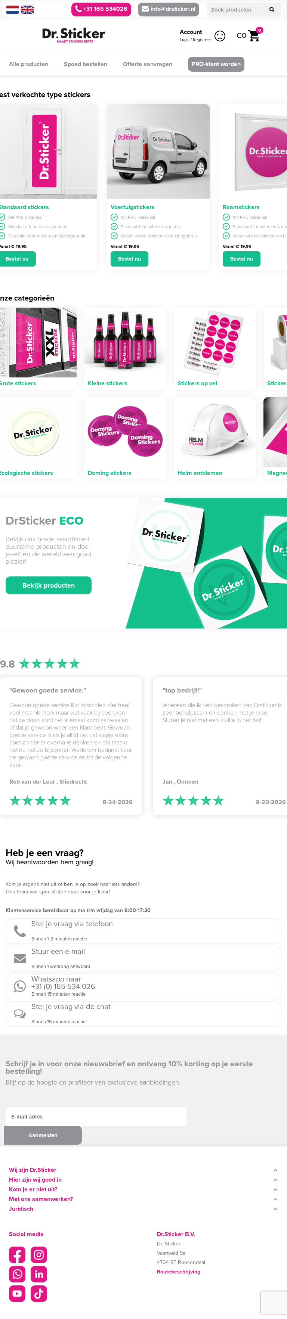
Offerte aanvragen (147, 64)
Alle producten (28, 64)
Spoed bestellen (85, 64)
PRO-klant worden (216, 64)
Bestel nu (129, 259)
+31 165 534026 (104, 8)
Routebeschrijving (178, 1272)
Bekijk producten (48, 585)
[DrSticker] (73, 36)
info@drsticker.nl (173, 8)
